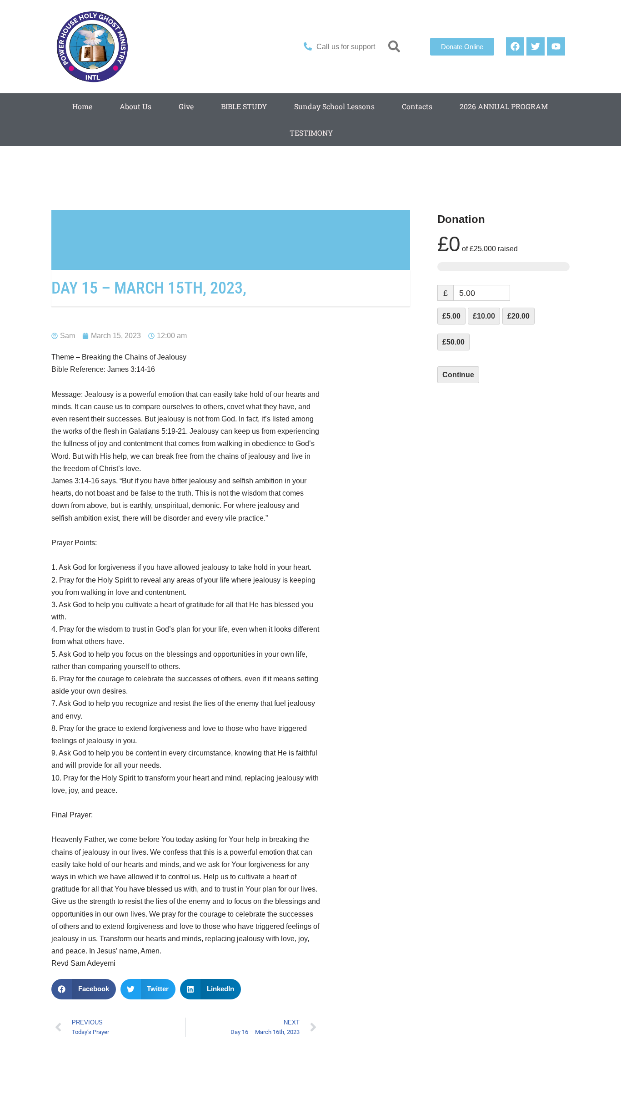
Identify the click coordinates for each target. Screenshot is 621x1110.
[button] (394, 46)
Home (82, 106)
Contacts (417, 106)
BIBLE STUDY (244, 106)
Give (186, 106)
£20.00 (518, 316)
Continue (458, 375)
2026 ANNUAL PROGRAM (504, 106)
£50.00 (453, 342)
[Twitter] (535, 46)
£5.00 (451, 316)
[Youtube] (556, 46)
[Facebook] (515, 46)
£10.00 (484, 316)
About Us (135, 106)
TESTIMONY (311, 132)
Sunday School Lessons (334, 106)
